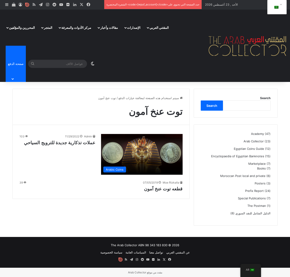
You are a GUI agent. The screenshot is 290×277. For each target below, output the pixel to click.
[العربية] (276, 7)
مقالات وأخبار (109, 27)
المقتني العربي (159, 27)
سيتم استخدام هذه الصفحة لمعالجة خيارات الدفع (149, 98)
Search (265, 98)
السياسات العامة (136, 252)
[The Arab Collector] (248, 46)
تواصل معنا (156, 252)
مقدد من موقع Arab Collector (145, 272)
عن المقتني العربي (178, 252)
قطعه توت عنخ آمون (163, 188)
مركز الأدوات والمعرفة (76, 27)
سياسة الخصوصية (111, 252)
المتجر (48, 27)
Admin (88, 136)
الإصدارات (133, 27)
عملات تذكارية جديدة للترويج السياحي (59, 142)
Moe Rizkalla (171, 182)
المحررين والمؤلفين (22, 27)
